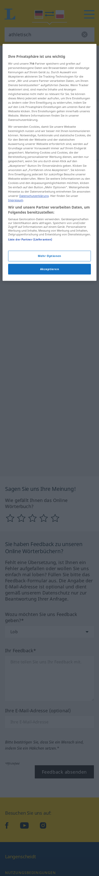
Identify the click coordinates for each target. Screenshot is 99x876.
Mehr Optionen (49, 256)
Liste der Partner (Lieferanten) (30, 239)
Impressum (15, 200)
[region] (50, 162)
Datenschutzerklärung (34, 196)
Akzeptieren (49, 269)
